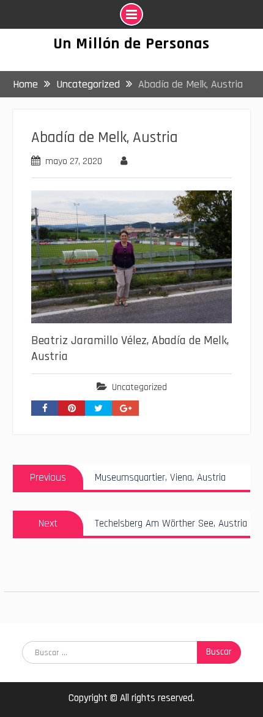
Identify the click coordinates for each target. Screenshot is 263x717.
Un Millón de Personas (131, 44)
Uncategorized (139, 387)
